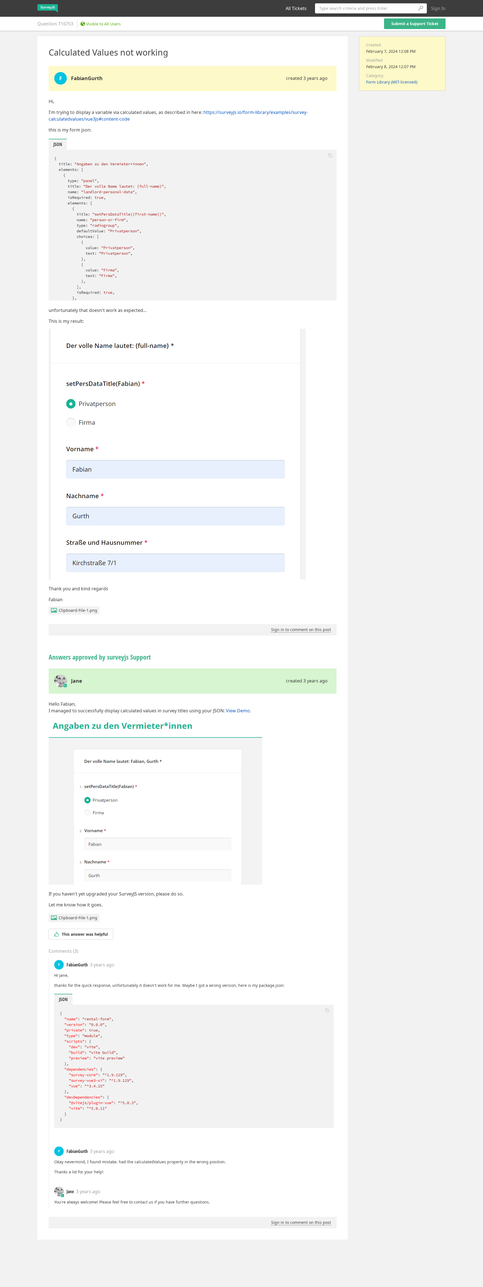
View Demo (238, 711)
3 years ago (102, 965)
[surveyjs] (47, 8)
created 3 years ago (307, 78)
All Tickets (296, 8)
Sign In (438, 8)
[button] (330, 155)
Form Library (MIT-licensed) (391, 82)
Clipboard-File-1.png (78, 610)
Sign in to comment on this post (301, 629)
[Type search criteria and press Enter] (420, 8)
